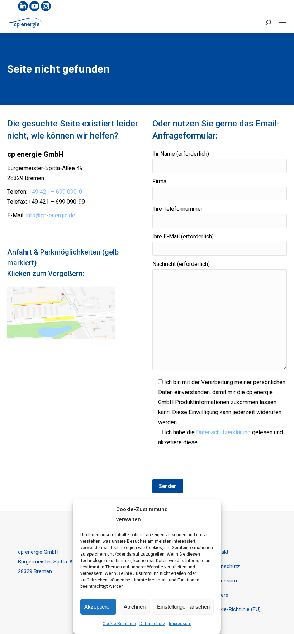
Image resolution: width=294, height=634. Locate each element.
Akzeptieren (98, 607)
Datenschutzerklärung (223, 432)
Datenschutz (152, 623)
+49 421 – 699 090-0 (55, 191)
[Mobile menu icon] (282, 22)
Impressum (180, 623)
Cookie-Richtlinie (119, 623)
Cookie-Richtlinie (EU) (235, 609)
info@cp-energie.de (50, 215)
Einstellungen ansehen (183, 607)
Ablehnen (135, 607)
